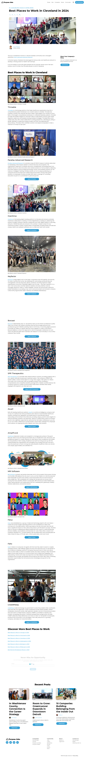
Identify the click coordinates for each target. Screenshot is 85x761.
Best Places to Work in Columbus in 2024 (19, 638)
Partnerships (35, 740)
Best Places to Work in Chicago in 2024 (18, 632)
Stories (48, 744)
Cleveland (14, 8)
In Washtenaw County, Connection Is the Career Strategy (17, 709)
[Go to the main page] (7, 2)
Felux (9, 523)
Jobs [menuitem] (52, 2)
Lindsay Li (61, 715)
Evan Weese (16, 47)
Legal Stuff (61, 741)
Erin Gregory (14, 717)
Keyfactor (10, 279)
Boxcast (10, 323)
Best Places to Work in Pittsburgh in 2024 (19, 647)
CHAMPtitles (11, 608)
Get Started (65, 64)
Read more (14, 727)
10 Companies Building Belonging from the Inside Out (65, 707)
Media (74, 741)
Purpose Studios (36, 744)
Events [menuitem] (62, 2)
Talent (48, 741)
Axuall (30, 412)
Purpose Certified (36, 743)
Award (31, 8)
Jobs (48, 740)
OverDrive (10, 219)
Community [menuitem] (67, 2)
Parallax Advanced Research (15, 163)
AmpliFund (10, 436)
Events (48, 747)
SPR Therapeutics (12, 376)
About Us (61, 740)
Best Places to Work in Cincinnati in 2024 (19, 635)
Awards (34, 741)
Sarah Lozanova (38, 717)
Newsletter (49, 743)
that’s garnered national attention (23, 57)
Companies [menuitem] (57, 2)
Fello (9, 547)
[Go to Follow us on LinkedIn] (7, 742)
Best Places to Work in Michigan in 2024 (18, 644)
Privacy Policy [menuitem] (75, 755)
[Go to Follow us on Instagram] (17, 742)
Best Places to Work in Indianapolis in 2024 (19, 641)
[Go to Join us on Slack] (10, 742)
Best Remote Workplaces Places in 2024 (18, 650)
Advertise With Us (77, 743)
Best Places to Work (23, 8)
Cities (48, 745)
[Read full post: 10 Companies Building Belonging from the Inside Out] (66, 694)
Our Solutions (79, 2)
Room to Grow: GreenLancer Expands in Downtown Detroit (41, 709)
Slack (48, 748)
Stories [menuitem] (48, 2)
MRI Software (11, 474)
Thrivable (10, 110)
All (10, 8)
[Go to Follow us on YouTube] (14, 742)
